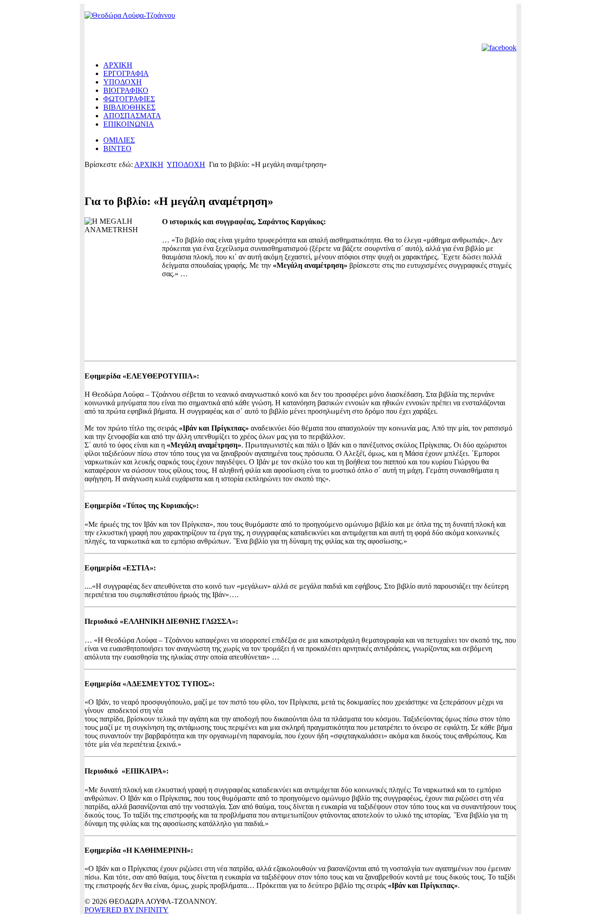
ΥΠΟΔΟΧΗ (122, 82)
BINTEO (117, 148)
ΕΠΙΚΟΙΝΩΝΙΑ (128, 124)
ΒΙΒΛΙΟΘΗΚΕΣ (129, 107)
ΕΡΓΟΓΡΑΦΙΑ (126, 73)
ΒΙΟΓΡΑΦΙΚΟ (125, 90)
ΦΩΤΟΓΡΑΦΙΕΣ (129, 99)
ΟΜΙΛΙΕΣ (119, 140)
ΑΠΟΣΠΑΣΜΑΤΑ (132, 116)
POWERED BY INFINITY (127, 910)
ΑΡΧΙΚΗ (117, 65)
